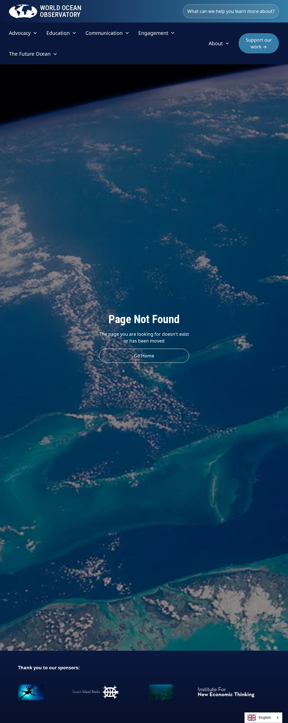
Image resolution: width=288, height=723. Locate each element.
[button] (23, 32)
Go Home (144, 356)
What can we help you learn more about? (230, 11)
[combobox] (263, 717)
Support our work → (259, 43)
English (265, 717)
